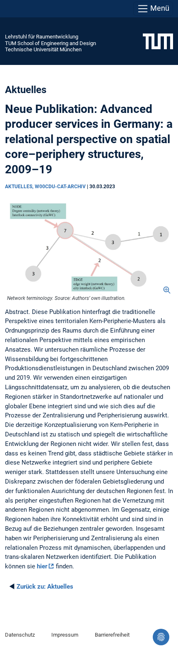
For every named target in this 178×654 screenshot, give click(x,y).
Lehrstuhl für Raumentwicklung (41, 37)
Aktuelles (45, 586)
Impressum (64, 635)
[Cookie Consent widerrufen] (161, 637)
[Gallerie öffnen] (89, 247)
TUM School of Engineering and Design (50, 43)
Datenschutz (20, 635)
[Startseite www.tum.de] (158, 41)
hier (42, 566)
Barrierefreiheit (112, 635)
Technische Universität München (43, 49)
